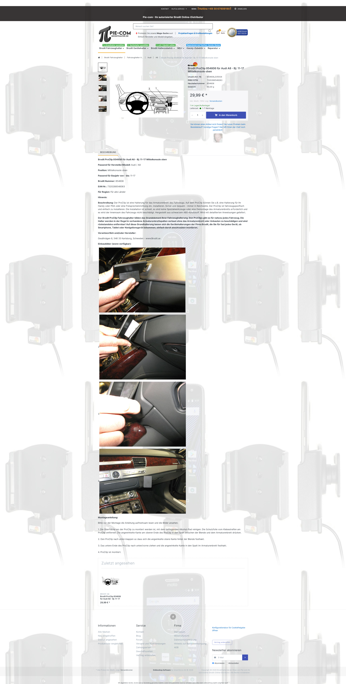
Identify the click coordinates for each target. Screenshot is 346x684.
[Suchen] (210, 31)
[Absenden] (245, 657)
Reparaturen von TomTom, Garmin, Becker (203, 45)
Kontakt (165, 9)
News (194, 9)
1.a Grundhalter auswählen (113, 45)
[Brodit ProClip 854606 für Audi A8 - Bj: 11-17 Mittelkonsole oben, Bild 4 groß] (102, 98)
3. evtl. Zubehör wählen (165, 45)
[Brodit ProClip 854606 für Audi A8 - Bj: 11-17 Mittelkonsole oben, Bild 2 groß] (102, 77)
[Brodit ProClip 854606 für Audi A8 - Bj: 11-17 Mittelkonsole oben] (147, 99)
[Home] (99, 57)
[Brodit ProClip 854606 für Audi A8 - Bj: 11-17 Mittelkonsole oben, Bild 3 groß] (102, 88)
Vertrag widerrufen (222, 642)
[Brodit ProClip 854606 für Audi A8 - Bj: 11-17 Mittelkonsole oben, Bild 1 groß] (102, 67)
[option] (147, 99)
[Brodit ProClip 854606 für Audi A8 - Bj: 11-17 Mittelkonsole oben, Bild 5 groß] (102, 109)
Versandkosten (215, 101)
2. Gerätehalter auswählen (138, 45)
